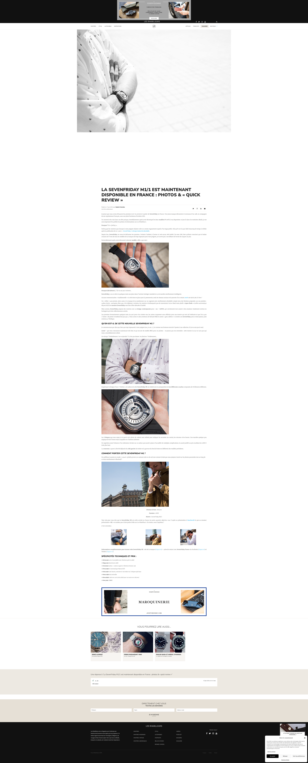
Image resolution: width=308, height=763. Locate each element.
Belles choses (159, 741)
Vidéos (178, 731)
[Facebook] (197, 208)
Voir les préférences (299, 756)
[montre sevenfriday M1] (135, 287)
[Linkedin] (201, 208)
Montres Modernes (96, 29)
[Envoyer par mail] (204, 208)
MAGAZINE (204, 26)
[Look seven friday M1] (153, 544)
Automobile (108, 26)
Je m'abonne (154, 715)
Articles (188, 26)
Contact (215, 752)
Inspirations (117, 26)
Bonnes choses (159, 744)
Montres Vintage (139, 738)
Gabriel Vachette (120, 207)
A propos (204, 752)
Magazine (179, 741)
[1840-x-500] (154, 615)
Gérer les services (271, 751)
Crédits (210, 752)
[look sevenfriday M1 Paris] (188, 544)
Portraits (116, 29)
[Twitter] (193, 208)
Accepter (272, 756)
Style (100, 26)
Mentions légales (285, 760)
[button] (305, 738)
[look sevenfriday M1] (135, 506)
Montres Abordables (107, 209)
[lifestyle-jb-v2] (154, 10)
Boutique (213, 26)
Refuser (285, 756)
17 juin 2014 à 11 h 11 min (209, 680)
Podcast (179, 734)
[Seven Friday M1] (135, 383)
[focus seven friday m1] (135, 434)
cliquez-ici (158, 549)
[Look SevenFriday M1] (119, 544)
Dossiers (179, 738)
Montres (93, 26)
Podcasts (196, 26)
